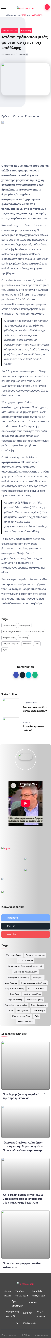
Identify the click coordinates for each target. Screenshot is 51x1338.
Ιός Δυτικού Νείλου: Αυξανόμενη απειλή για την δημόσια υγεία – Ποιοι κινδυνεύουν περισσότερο (23, 1146)
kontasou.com (9, 625)
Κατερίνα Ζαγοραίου (11, 644)
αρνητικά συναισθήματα (34, 631)
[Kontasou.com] (26, 8)
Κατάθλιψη (26, 30)
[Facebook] (25, 917)
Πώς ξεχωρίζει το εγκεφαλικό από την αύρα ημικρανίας (24, 1096)
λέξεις (37, 644)
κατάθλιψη (23, 637)
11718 (24, 15)
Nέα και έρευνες (10, 30)
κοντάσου (26, 644)
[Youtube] (25, 934)
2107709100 (36, 15)
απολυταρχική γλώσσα (12, 631)
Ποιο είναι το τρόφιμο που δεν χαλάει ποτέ (22, 1265)
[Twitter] (25, 926)
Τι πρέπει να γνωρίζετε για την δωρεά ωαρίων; (35, 709)
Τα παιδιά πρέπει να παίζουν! (33, 728)
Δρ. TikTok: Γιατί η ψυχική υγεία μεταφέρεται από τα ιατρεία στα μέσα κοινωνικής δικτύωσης (23, 1199)
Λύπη (5, 650)
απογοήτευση (25, 625)
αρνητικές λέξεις (9, 637)
